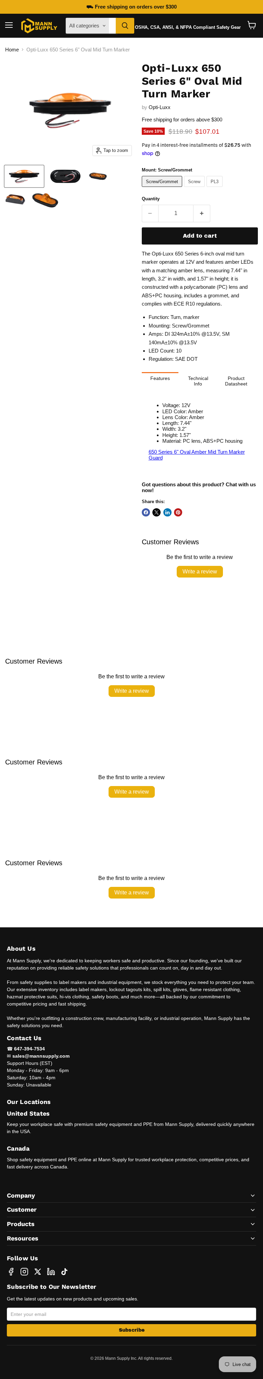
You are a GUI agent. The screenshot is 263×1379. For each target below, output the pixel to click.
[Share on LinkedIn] (167, 512)
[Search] (125, 26)
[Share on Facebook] (146, 512)
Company (21, 1195)
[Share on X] (156, 512)
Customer (22, 1209)
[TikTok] (64, 1272)
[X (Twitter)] (38, 1272)
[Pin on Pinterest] (178, 512)
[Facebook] (11, 1272)
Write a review (200, 571)
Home (12, 49)
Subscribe (132, 1330)
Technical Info (198, 381)
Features (160, 378)
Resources (22, 1238)
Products (21, 1223)
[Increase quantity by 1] (201, 213)
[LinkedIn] (51, 1272)
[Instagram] (24, 1272)
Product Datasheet (236, 381)
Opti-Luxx (160, 107)
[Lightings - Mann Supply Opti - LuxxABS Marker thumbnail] (24, 176)
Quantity (151, 198)
